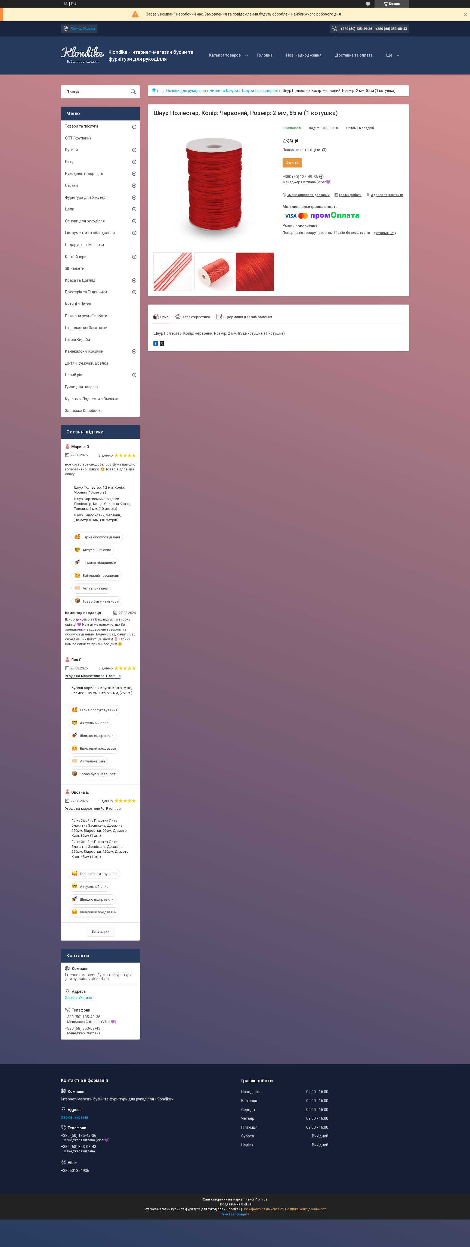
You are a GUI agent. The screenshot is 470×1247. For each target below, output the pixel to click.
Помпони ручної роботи (86, 316)
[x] (162, 344)
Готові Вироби (77, 339)
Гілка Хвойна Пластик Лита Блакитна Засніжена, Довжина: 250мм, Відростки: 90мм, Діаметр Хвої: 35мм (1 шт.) (99, 827)
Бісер (70, 162)
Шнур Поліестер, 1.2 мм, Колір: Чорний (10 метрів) (99, 489)
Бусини (71, 150)
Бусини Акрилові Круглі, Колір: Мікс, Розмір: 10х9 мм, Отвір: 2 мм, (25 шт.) (102, 690)
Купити (292, 163)
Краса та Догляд (80, 280)
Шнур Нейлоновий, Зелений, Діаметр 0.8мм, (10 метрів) (97, 517)
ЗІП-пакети (74, 268)
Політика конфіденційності (306, 1209)
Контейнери (75, 257)
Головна (265, 55)
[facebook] (155, 344)
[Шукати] (133, 91)
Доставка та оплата (354, 55)
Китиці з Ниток (78, 304)
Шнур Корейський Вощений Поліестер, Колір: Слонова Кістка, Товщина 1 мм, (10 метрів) (102, 504)
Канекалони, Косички (84, 351)
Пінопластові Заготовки (86, 327)
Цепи (69, 209)
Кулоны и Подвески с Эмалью (91, 399)
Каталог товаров (225, 55)
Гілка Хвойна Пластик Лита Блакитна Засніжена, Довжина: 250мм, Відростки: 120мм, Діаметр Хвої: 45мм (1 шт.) (100, 849)
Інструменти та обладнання (90, 233)
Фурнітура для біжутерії (86, 197)
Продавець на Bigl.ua (235, 1204)
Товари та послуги (81, 126)
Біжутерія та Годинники (86, 292)
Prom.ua (261, 1199)
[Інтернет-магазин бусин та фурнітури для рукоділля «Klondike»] (82, 55)
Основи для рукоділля (186, 90)
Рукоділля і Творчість (84, 173)
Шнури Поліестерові (260, 90)
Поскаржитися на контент (263, 1209)
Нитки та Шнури (224, 90)
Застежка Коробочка (84, 410)
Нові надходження (303, 55)
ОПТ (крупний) (78, 138)
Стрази (71, 185)
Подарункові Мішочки (84, 245)
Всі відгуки (100, 931)
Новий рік (73, 375)
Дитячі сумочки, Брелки (86, 363)
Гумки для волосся (81, 387)
